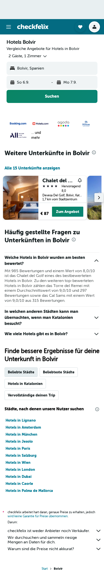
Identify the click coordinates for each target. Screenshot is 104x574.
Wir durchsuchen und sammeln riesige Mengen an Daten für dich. (42, 539)
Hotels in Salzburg (21, 455)
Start (45, 568)
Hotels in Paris (18, 448)
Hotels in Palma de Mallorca (29, 491)
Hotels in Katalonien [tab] (25, 384)
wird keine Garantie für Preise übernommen (38, 516)
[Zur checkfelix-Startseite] (32, 26)
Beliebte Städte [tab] (21, 372)
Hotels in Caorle (19, 484)
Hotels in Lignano (21, 420)
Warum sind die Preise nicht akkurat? (41, 549)
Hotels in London (20, 470)
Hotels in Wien (18, 463)
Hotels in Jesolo (19, 441)
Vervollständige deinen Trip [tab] (31, 395)
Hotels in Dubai (19, 477)
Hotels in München (21, 434)
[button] (8, 26)
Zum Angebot (67, 212)
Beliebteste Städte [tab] (58, 372)
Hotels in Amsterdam (23, 427)
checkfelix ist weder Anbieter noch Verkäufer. (49, 531)
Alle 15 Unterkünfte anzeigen (32, 168)
